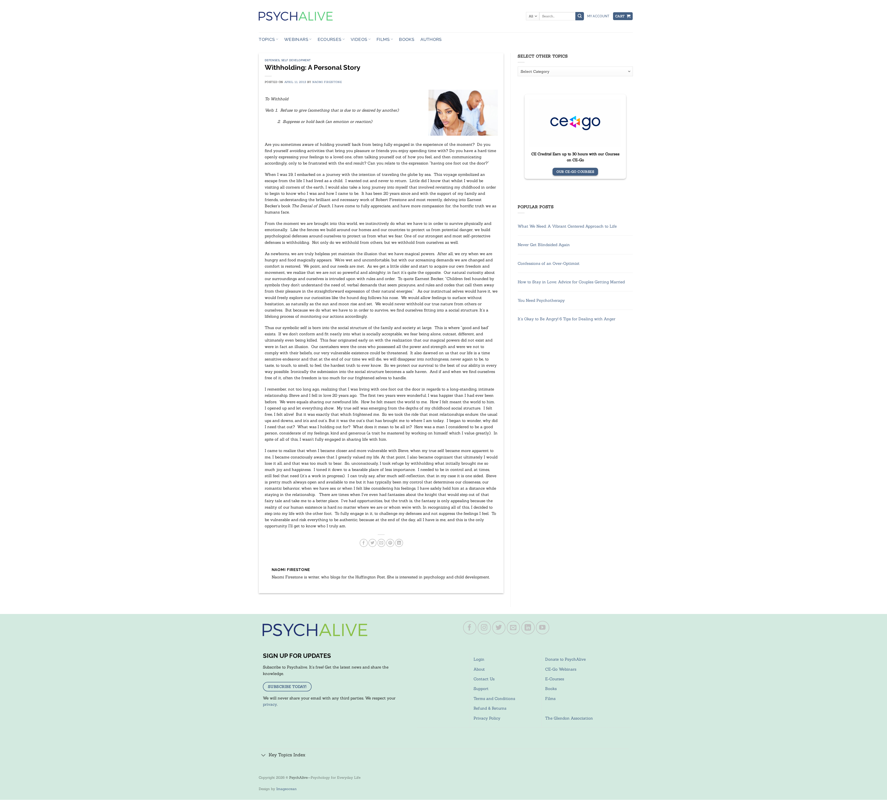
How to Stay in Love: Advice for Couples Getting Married (571, 281)
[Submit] (579, 16)
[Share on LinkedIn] (399, 543)
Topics (267, 39)
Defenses (272, 60)
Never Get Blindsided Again (544, 244)
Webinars (296, 39)
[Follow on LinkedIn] (528, 627)
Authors (431, 39)
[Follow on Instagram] (484, 627)
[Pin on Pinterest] (390, 543)
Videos (359, 39)
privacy (270, 704)
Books (406, 39)
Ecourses (330, 39)
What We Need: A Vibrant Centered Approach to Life (567, 226)
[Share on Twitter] (372, 543)
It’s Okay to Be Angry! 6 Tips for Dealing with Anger (566, 318)
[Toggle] (263, 755)
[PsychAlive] (296, 16)
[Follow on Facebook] (470, 627)
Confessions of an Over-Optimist (549, 263)
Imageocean (286, 789)
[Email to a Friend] (381, 543)
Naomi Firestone (327, 82)
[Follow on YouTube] (542, 627)
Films (383, 39)
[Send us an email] (513, 627)
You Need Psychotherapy (541, 300)
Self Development (296, 60)
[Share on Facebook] (364, 543)
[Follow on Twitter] (499, 627)
